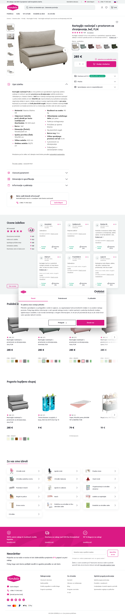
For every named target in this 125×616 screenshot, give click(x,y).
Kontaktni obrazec (72, 2)
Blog (68, 586)
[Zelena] (114, 46)
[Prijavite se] (102, 7)
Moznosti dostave (46, 580)
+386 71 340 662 (105, 2)
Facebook (8, 600)
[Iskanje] (26, 7)
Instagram (12, 600)
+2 (10, 71)
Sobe (18, 14)
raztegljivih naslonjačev (57, 154)
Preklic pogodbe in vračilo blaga (50, 586)
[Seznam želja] (106, 7)
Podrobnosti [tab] (62, 298)
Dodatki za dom (39, 14)
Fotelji (23, 18)
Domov (9, 18)
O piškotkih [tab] (92, 298)
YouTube (16, 600)
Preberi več (99, 237)
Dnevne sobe (16, 18)
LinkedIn (23, 600)
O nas (69, 592)
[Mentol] (83, 46)
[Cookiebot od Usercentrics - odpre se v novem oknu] (95, 291)
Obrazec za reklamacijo (74, 583)
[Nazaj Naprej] (18, 325)
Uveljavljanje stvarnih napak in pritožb (105, 586)
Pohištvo (10, 14)
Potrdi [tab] (33, 298)
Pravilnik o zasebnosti (100, 583)
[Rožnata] (99, 46)
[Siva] (106, 46)
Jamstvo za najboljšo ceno (107, 59)
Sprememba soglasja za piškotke (104, 589)
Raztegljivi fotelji (32, 18)
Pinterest (20, 600)
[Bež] (75, 46)
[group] (43, 50)
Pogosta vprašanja (46, 589)
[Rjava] (91, 46)
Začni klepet (90, 2)
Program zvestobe (73, 589)
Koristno (56, 247)
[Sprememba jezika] (116, 2)
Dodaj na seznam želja (117, 22)
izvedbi (41, 275)
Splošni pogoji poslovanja (101, 580)
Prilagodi (61, 322)
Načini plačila (44, 583)
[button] (95, 76)
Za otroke (51, 14)
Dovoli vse (90, 322)
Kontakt (69, 580)
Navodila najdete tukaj (107, 565)
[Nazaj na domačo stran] (13, 7)
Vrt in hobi (26, 14)
